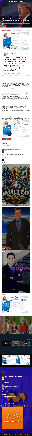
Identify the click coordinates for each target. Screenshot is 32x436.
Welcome (15, 434)
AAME (5, 434)
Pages (12, 434)
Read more (28, 331)
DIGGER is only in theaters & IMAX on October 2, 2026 (16, 349)
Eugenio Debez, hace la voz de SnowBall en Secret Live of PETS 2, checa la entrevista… (16, 328)
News (25, 434)
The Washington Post (14, 99)
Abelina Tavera (5, 24)
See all (3, 294)
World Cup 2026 (4, 203)
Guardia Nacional (6, 107)
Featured (3, 326)
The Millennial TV (16, 1)
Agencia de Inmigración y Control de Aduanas (9, 76)
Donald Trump (8, 75)
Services (10, 434)
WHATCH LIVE (28, 434)
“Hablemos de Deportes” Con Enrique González (9, 246)
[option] (6, 346)
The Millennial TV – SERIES (20, 434)
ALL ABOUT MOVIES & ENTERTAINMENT (8, 290)
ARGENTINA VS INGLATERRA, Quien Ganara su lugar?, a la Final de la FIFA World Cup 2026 (25, 350)
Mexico (7, 434)
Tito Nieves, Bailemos (5, 349)
